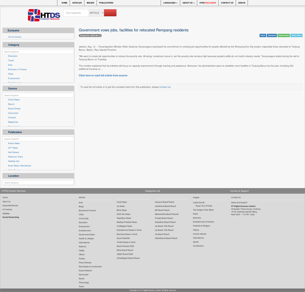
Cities (10, 73)
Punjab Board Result (164, 218)
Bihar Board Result (125, 250)
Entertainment (85, 230)
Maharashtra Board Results (167, 214)
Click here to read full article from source (103, 75)
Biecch (11, 104)
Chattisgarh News (124, 226)
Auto (10, 64)
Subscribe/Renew (10, 205)
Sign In (241, 2)
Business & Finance (17, 69)
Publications (106, 2)
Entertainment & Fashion (203, 221)
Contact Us (227, 2)
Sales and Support (239, 202)
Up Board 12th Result (164, 230)
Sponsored (83, 274)
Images (90, 2)
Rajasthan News (124, 218)
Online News (14, 99)
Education (12, 56)
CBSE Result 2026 (125, 254)
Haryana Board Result (164, 202)
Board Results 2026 (125, 246)
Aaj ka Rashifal (123, 238)
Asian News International (19, 165)
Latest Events (199, 202)
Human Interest (199, 233)
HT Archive (7, 209)
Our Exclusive (14, 36)
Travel (11, 60)
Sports (81, 278)
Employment (14, 78)
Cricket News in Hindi (126, 242)
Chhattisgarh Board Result (128, 258)
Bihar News (122, 210)
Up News (121, 206)
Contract (12, 117)
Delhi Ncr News (123, 214)
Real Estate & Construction (90, 266)
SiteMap (6, 213)
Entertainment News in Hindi (129, 230)
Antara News (14, 143)
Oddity (81, 250)
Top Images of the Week (203, 209)
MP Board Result (162, 210)
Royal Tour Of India (204, 205)
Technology (84, 282)
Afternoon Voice (15, 156)
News (195, 213)
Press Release (85, 262)
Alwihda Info (13, 161)
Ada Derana (13, 152)
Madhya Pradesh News (127, 222)
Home (64, 2)
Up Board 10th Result (164, 226)
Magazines (13, 121)
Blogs (81, 206)
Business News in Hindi (127, 234)
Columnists (13, 113)
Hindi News (122, 202)
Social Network (85, 270)
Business (197, 217)
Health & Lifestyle (86, 238)
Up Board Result (162, 234)
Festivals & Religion (201, 225)
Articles (77, 2)
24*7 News (13, 147)
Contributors (198, 245)
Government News (87, 234)
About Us (188, 2)
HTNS (208, 2)
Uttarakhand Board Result (166, 238)
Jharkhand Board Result (165, 206)
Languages (169, 2)
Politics (82, 258)
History (196, 229)
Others (82, 254)
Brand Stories (14, 108)
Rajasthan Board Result (165, 222)
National (82, 246)
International (84, 242)
